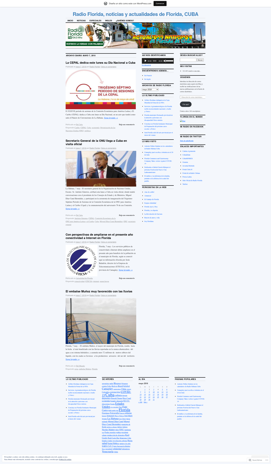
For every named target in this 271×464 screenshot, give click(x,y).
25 (158, 397)
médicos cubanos (112, 427)
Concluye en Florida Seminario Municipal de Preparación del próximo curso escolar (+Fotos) (158, 126)
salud (104, 443)
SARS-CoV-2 (107, 446)
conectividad (80, 281)
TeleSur (185, 184)
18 (158, 394)
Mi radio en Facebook (192, 126)
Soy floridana (148, 221)
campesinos (117, 389)
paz (103, 432)
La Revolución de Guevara (153, 214)
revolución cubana (120, 440)
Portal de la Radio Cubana (191, 173)
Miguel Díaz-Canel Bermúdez (116, 423)
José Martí (128, 415)
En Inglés (147, 79)
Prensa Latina (187, 177)
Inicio (70, 20)
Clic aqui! (186, 104)
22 (145, 397)
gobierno (128, 413)
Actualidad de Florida (84, 278)
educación (119, 401)
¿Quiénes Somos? (125, 20)
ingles (108, 20)
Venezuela (107, 451)
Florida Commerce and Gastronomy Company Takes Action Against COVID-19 (158, 161)
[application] (158, 61)
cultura (118, 395)
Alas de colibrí (149, 192)
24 (154, 397)
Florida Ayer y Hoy (151, 206)
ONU (125, 221)
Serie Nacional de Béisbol (121, 446)
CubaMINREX (188, 158)
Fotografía (114, 412)
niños (117, 430)
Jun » (145, 402)
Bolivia (114, 386)
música (125, 427)
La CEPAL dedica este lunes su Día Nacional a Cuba (100, 62)
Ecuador (113, 401)
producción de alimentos (116, 435)
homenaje (110, 415)
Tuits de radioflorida (186, 140)
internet (96, 281)
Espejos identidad (150, 203)
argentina (105, 383)
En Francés (148, 75)
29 (145, 399)
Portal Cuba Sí (187, 169)
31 (154, 399)
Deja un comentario (108, 66)
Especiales (95, 20)
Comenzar (160, 3)
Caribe (77, 127)
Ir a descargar (146, 65)
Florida (95, 369)
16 (149, 394)
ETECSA (88, 281)
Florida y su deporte (151, 210)
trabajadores (126, 449)
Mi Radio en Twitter (190, 136)
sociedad (108, 449)
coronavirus (115, 391)
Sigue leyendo (111, 117)
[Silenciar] (164, 60)
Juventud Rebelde (188, 166)
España (112, 404)
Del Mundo (80, 366)
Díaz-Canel (127, 398)
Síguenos (185, 77)
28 (140, 399)
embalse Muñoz (85, 369)
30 (149, 399)
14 (140, 394)
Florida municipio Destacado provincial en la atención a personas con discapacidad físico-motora (158, 117)
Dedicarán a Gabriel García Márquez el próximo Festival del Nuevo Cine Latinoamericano (157, 169)
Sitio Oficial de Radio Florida (192, 180)
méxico (119, 427)
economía (95, 127)
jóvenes (104, 419)
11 (158, 392)
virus (116, 451)
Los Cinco (122, 419)
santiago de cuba (125, 443)
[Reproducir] (145, 60)
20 (167, 394)
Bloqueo (117, 383)
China (123, 388)
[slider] (169, 60)
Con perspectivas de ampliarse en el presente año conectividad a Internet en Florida (99, 236)
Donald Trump (116, 398)
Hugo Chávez (119, 416)
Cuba (89, 127)
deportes (106, 398)
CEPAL (83, 127)
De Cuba (79, 124)
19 (162, 394)
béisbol (126, 386)
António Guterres (81, 218)
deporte (124, 395)
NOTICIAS (81, 20)
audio (111, 383)
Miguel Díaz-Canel (115, 421)
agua (76, 369)
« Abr (140, 402)
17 (154, 394)
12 (162, 392)
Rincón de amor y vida (151, 217)
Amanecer (147, 195)
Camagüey (107, 388)
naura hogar (104, 281)
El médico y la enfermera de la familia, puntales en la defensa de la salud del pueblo (157, 178)
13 (167, 392)
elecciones (106, 404)
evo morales (114, 407)
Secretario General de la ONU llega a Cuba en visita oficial (96, 142)
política (88, 130)
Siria (103, 449)
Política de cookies (65, 459)
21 (140, 397)
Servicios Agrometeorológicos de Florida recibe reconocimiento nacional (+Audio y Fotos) (158, 108)
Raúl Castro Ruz (113, 438)
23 (149, 397)
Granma (185, 162)
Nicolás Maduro (108, 429)
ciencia (129, 389)
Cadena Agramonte (189, 151)
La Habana (113, 418)
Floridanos (106, 413)
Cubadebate (186, 155)
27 (167, 397)
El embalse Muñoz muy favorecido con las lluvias (99, 291)
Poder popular (110, 432)
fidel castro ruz (113, 410)
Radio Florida (94, 66)
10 (154, 392)
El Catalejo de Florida (151, 199)
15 (145, 394)
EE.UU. (126, 400)
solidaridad (116, 448)
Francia (121, 413)
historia (104, 416)
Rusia (130, 440)
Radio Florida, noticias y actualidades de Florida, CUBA (135, 13)
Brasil (120, 386)
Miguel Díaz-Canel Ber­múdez (111, 221)
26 (162, 397)
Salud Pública (113, 443)
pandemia (127, 430)
